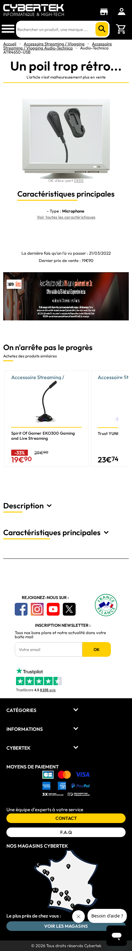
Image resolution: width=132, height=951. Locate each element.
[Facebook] (21, 609)
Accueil (9, 43)
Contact (66, 818)
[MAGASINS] (105, 12)
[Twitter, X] (69, 609)
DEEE (79, 180)
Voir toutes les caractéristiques (66, 217)
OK (97, 649)
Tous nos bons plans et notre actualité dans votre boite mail (60, 635)
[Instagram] (37, 609)
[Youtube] (53, 609)
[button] (123, 421)
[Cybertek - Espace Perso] (122, 11)
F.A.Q (66, 832)
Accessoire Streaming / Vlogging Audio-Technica (57, 45)
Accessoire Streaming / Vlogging (54, 43)
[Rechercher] (101, 29)
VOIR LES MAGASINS (66, 926)
